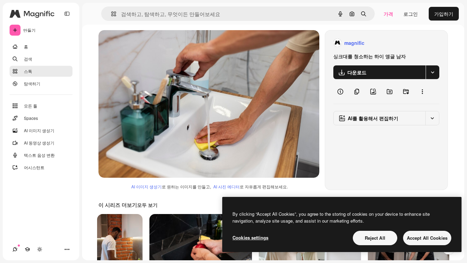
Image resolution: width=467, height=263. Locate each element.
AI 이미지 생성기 (146, 186)
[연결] (15, 249)
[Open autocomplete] (111, 13)
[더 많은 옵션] (422, 91)
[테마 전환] (39, 249)
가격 (388, 13)
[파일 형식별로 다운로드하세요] (432, 72)
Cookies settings (250, 237)
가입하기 (443, 13)
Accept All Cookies (427, 238)
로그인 (410, 13)
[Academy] (27, 249)
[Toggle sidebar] (67, 13)
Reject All (375, 238)
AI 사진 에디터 (226, 186)
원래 (138, 43)
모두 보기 (147, 204)
